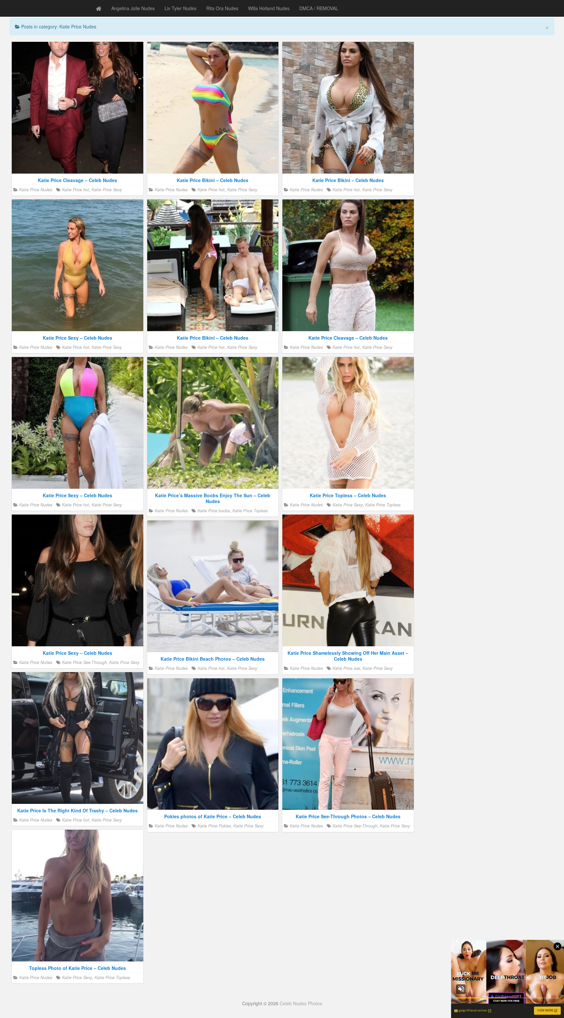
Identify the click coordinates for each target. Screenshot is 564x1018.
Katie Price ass (346, 668)
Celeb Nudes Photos (301, 1003)
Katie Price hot (75, 190)
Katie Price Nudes (35, 190)
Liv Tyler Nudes (180, 8)
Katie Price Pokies (214, 826)
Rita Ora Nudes (222, 8)
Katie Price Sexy (107, 190)
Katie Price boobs (213, 511)
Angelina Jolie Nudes (133, 8)
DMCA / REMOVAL (318, 8)
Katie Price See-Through (84, 662)
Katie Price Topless (250, 511)
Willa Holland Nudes (269, 8)
